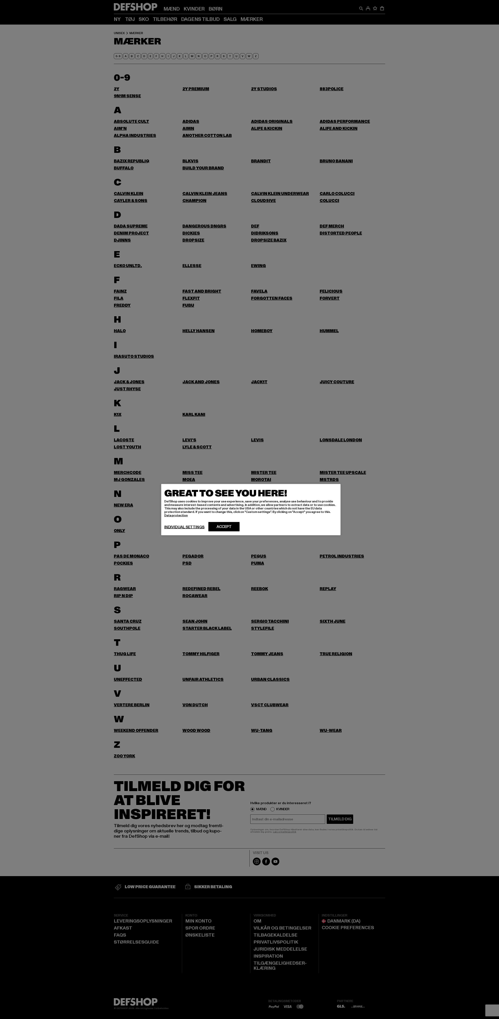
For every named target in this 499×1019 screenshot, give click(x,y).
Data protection (176, 515)
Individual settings (184, 527)
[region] (251, 509)
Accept (224, 526)
